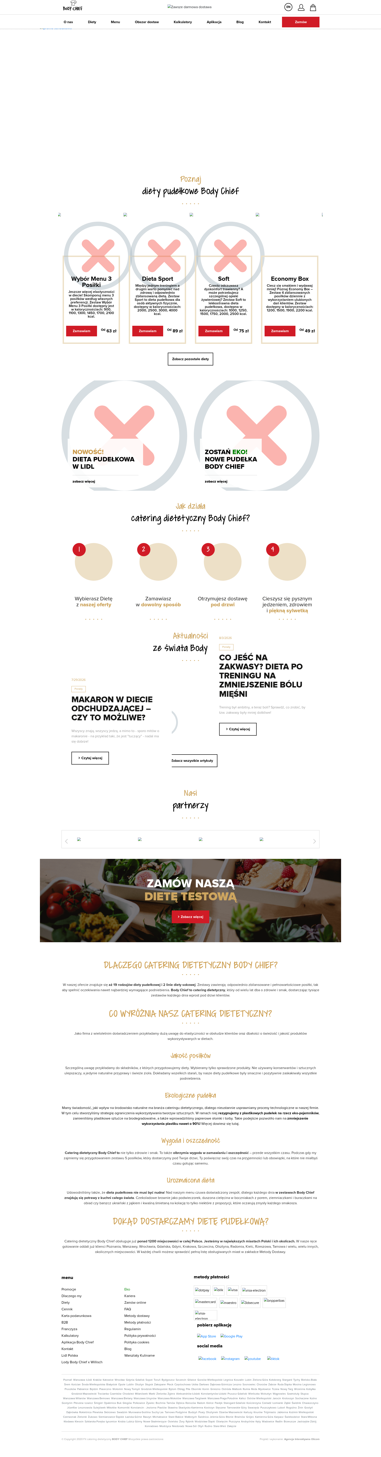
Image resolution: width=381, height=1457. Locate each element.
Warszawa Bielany (122, 1398)
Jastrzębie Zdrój (306, 1421)
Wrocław (120, 1380)
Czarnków (115, 1394)
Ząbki (287, 1403)
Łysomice (111, 1421)
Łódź (89, 1380)
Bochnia (160, 1403)
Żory (182, 1421)
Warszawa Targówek (194, 1398)
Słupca (304, 1394)
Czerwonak (69, 1417)
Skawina (172, 1407)
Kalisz (242, 1398)
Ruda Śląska (285, 1384)
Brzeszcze (290, 1421)
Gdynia (130, 1380)
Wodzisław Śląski (205, 1421)
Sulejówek (99, 1407)
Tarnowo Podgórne (176, 1412)
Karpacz (279, 1417)
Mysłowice (264, 1389)
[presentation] (66, 841)
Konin (205, 1389)
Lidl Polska (70, 1355)
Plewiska (98, 1412)
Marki (152, 1394)
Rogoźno (291, 1407)
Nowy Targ (286, 1389)
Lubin (248, 1380)
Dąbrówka (72, 1412)
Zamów (301, 22)
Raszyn (147, 1417)
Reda (254, 1389)
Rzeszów (190, 1403)
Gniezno (215, 1389)
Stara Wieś (219, 1426)
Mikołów (112, 1407)
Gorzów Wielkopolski (209, 1380)
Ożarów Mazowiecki (231, 1412)
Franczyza (69, 1329)
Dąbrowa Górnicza (221, 1384)
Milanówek (141, 1394)
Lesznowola (85, 1407)
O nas (68, 22)
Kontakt (265, 22)
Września (299, 1389)
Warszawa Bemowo (98, 1398)
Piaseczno (105, 1389)
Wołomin (117, 1389)
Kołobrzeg (275, 1380)
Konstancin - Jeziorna (143, 1407)
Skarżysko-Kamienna (191, 1407)
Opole (121, 1384)
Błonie (229, 1417)
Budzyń (192, 1412)
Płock (170, 1384)
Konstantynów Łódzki (213, 1394)
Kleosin (79, 1421)
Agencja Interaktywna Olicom (301, 1439)
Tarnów (170, 1403)
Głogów (127, 1403)
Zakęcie (231, 1426)
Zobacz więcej (84, 481)
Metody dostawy (137, 1316)
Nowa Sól (191, 1426)
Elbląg (181, 1389)
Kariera (129, 1296)
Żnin (300, 1407)
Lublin (130, 1384)
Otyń (201, 1426)
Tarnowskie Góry (237, 1407)
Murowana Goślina (140, 1412)
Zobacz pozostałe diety (190, 359)
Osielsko (173, 1421)
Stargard (287, 1380)
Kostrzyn (209, 1407)
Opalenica (110, 1403)
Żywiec (150, 1403)
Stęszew (221, 1407)
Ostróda (226, 1389)
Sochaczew (302, 1398)
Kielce (210, 1403)
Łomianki (278, 1403)
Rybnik (190, 1421)
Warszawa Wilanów (74, 1398)
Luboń (281, 1407)
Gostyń (308, 1407)
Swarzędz (253, 1407)
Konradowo (151, 1426)
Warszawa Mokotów (169, 1398)
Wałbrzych (191, 1417)
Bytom (172, 1389)
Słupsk (149, 1384)
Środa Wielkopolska (93, 1384)
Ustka (195, 1384)
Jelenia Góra (217, 1417)
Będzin (94, 1389)
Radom (201, 1403)
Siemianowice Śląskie (111, 1417)
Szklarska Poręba (95, 1421)
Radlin (279, 1421)
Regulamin (132, 1329)
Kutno (313, 1398)
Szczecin (181, 1380)
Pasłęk (218, 1403)
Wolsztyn (266, 1394)
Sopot (149, 1380)
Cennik (67, 1309)
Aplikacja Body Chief (78, 1342)
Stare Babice (175, 1417)
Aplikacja (214, 22)
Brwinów (240, 1417)
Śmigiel (98, 1403)
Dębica (180, 1403)
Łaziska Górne (133, 1417)
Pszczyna (234, 1421)
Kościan (76, 1384)
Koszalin (239, 1380)
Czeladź (266, 1403)
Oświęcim (222, 1421)
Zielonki (82, 1417)
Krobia (121, 1421)
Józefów (72, 1407)
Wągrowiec (279, 1394)
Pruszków (70, 1389)
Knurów (258, 1412)
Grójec (250, 1417)
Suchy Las (158, 1412)
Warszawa (79, 1380)
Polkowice (139, 1403)
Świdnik (296, 1403)
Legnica (228, 1380)
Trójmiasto (270, 1412)
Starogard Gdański (234, 1403)
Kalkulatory (183, 22)
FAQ (127, 1309)
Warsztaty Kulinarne (139, 1355)
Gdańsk (139, 1380)
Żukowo (92, 1417)
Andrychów (247, 1421)
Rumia (246, 1389)
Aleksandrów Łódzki (188, 1394)
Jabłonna (282, 1412)
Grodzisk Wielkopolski (154, 1389)
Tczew (275, 1389)
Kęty (258, 1421)
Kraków (97, 1380)
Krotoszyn (288, 1398)
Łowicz (89, 1403)
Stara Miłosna (309, 1417)
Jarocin (277, 1398)
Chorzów (262, 1384)
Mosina (297, 1384)
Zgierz (171, 1394)
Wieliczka (254, 1394)
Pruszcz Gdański (237, 1394)
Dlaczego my (72, 1296)
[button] (188, 154)
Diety (92, 22)
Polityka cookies (136, 1342)
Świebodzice (292, 1417)
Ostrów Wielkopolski (259, 1398)
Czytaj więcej (238, 728)
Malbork (237, 1389)
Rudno (208, 1426)
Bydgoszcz (168, 1380)
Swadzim (122, 1412)
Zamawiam (81, 331)
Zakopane (160, 1384)
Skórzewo (110, 1412)
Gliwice (191, 1380)
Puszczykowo (268, 1407)
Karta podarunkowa (76, 1316)
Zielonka (161, 1394)
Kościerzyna (254, 1403)
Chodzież (128, 1394)
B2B (65, 1322)
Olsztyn (139, 1384)
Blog (240, 22)
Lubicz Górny (134, 1421)
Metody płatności (137, 1322)
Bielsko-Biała (309, 1380)
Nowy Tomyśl (132, 1389)
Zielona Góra (260, 1380)
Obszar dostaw (147, 22)
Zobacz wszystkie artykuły (190, 760)
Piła (188, 1389)
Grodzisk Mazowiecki (84, 1394)
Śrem (67, 1384)
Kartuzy (248, 1412)
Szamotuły (293, 1394)
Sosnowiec (249, 1384)
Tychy (296, 1380)
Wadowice (268, 1421)
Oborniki (196, 1389)
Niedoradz (178, 1426)
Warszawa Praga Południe (222, 1398)
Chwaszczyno (310, 1403)
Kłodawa (69, 1421)
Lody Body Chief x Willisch (82, 1362)
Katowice (108, 1380)
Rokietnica (85, 1412)
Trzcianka (103, 1394)
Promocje (69, 1289)
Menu (115, 22)
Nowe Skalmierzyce (155, 1421)
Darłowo (204, 1384)
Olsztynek (212, 1412)
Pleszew (79, 1403)
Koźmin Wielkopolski (301, 1412)
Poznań (67, 1380)
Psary (201, 1412)
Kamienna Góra (264, 1417)
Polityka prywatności (140, 1335)
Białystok (111, 1384)
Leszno (237, 1384)
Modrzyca (165, 1426)
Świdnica (203, 1417)
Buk (119, 1403)
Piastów (162, 1407)
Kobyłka (311, 1389)
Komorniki (124, 1407)
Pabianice (83, 1389)
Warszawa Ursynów (145, 1398)
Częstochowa (182, 1384)
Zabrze (272, 1384)
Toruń (157, 1380)
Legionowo (309, 1384)
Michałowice (160, 1417)
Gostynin (67, 1403)
